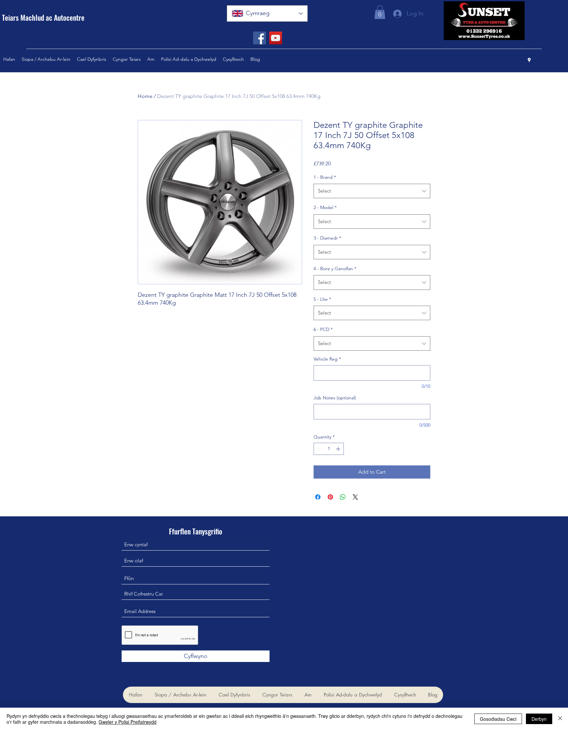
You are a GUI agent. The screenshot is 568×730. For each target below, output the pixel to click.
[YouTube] (275, 38)
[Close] (560, 719)
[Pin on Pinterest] (330, 497)
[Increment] (339, 449)
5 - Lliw (322, 299)
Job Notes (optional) (335, 398)
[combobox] (372, 191)
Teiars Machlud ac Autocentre (43, 17)
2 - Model (325, 207)
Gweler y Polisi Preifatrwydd (127, 721)
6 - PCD (323, 329)
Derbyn (539, 719)
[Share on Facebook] (318, 497)
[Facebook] (259, 38)
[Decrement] (319, 449)
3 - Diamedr (327, 238)
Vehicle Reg (327, 359)
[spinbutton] (329, 449)
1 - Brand (325, 177)
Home (145, 96)
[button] (380, 12)
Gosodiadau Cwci (498, 719)
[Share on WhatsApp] (343, 497)
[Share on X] (355, 497)
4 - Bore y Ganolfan (335, 268)
